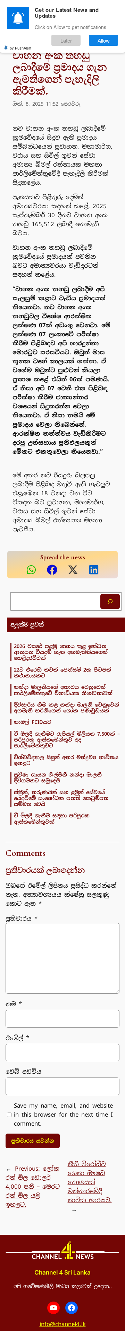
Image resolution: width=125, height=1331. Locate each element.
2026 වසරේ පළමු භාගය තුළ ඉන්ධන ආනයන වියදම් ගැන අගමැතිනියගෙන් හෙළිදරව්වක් (61, 652)
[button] (31, 569)
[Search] (110, 601)
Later (66, 40)
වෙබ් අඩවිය (23, 1071)
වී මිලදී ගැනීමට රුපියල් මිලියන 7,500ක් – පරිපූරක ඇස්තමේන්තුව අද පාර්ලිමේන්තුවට (67, 740)
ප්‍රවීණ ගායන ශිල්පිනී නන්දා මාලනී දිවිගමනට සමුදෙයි (58, 778)
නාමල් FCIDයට (32, 722)
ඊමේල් (17, 1038)
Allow (104, 40)
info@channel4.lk (63, 1324)
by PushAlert (20, 48)
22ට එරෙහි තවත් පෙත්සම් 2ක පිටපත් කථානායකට (62, 673)
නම (14, 1004)
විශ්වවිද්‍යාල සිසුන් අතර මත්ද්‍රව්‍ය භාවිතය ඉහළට (66, 760)
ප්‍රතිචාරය (22, 918)
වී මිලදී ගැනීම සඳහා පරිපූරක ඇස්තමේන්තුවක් (52, 819)
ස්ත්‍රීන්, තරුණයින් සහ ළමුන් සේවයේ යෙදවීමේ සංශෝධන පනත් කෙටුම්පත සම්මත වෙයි (61, 798)
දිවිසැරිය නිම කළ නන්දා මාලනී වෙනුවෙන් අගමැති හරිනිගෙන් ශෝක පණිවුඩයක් (66, 708)
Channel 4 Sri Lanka (62, 1272)
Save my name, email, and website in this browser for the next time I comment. (63, 1114)
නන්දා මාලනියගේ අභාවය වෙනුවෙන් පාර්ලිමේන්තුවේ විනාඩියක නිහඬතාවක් (63, 690)
